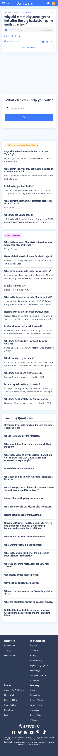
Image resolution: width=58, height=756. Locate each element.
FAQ (6, 715)
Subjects (7, 12)
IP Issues (34, 720)
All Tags (7, 650)
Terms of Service (37, 700)
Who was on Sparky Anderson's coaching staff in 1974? (28, 592)
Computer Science (38, 675)
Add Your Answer (29, 47)
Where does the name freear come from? (24, 536)
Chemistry (34, 650)
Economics (34, 680)
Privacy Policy (36, 705)
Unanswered (9, 655)
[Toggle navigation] (3, 3)
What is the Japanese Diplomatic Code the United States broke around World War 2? (29, 489)
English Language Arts (40, 665)
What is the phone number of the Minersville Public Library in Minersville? (26, 554)
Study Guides (10, 705)
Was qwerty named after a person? (21, 574)
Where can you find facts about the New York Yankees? (26, 565)
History (15, 12)
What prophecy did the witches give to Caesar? (27, 506)
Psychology (35, 670)
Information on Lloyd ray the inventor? (23, 498)
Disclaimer (34, 710)
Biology (33, 655)
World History (36, 660)
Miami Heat (10, 36)
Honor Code (9, 695)
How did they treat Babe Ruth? (19, 468)
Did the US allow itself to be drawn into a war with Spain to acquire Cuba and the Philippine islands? (27, 613)
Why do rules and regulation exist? (21, 582)
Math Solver (9, 710)
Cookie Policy (36, 715)
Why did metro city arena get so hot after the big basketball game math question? (28, 20)
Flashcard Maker (11, 700)
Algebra (33, 645)
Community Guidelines (14, 690)
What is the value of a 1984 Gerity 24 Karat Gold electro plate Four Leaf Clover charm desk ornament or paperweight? (28, 458)
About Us (34, 690)
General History (26, 12)
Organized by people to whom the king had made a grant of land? (29, 426)
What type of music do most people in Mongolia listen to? (28, 478)
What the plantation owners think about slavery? (28, 602)
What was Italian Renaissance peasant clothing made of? (27, 445)
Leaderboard (9, 645)
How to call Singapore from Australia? (23, 514)
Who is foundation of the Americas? (22, 435)
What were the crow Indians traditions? (23, 544)
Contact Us (35, 695)
